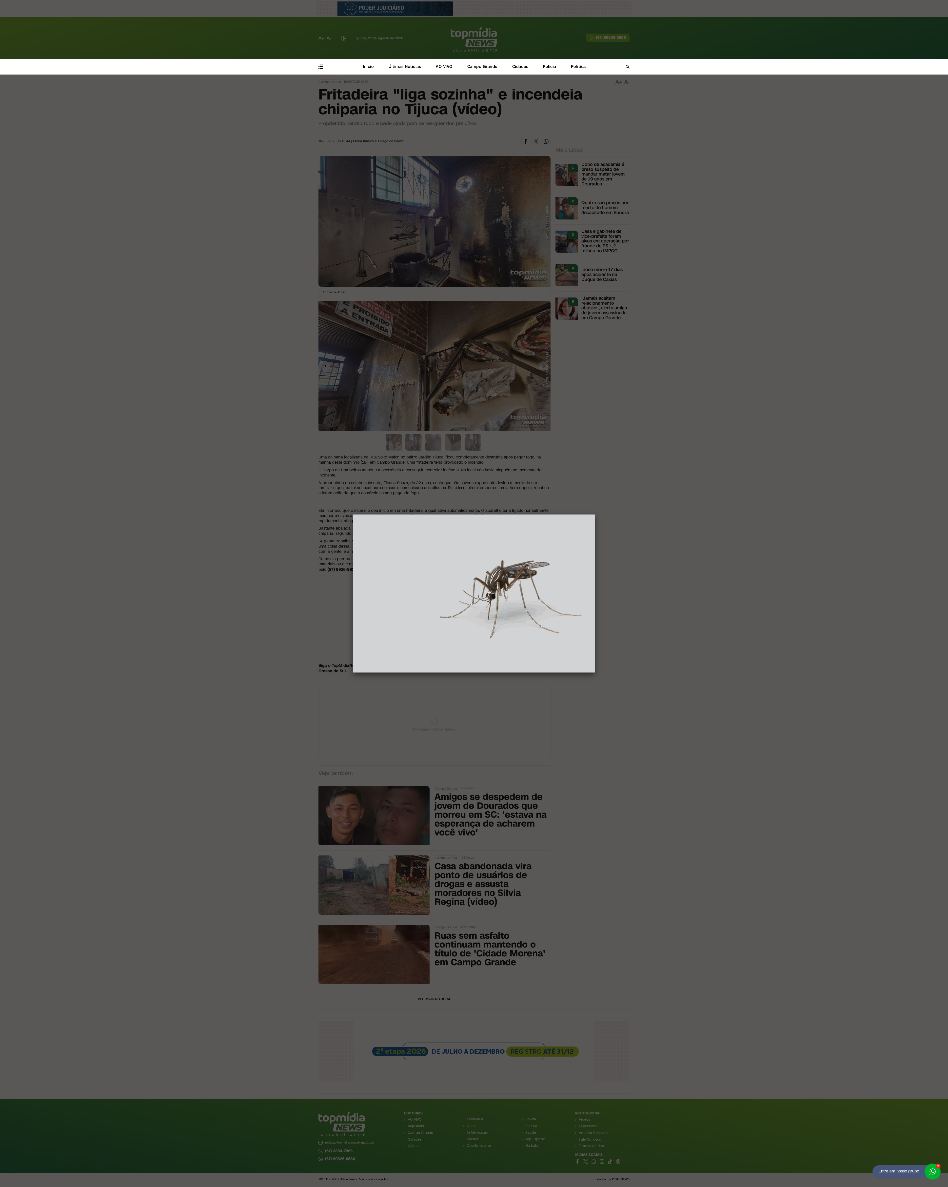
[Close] (595, 514)
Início (368, 66)
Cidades (520, 66)
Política (578, 66)
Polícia (549, 66)
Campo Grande (482, 66)
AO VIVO (444, 66)
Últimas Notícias (405, 66)
